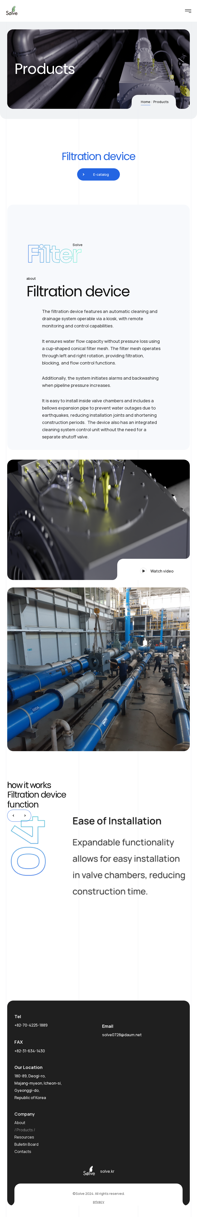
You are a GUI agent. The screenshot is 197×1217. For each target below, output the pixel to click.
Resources (24, 1137)
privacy (98, 1201)
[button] (153, 569)
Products (25, 1129)
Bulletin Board (26, 1144)
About (19, 1122)
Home (145, 101)
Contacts (22, 1151)
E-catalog (101, 174)
